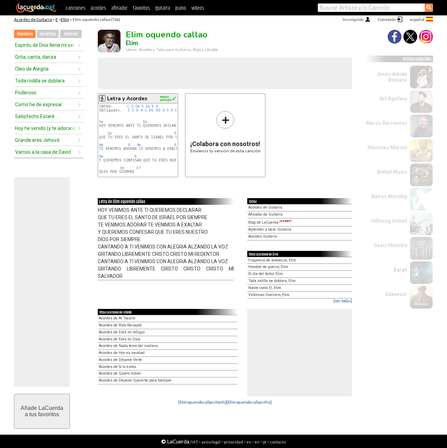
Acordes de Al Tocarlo (117, 318)
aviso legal (210, 442)
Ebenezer (396, 294)
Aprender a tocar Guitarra (269, 229)
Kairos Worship (389, 196)
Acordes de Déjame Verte (120, 359)
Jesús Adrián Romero (392, 77)
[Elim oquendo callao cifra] (249, 402)
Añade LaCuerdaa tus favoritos (42, 411)
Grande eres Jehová (37, 140)
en (257, 442)
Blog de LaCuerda (270, 222)
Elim (65, 19)
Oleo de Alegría (32, 69)
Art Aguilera (393, 98)
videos (197, 8)
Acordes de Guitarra (33, 19)
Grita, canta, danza (35, 57)
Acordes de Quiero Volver (120, 373)
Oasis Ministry (390, 245)
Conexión (387, 19)
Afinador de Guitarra (265, 214)
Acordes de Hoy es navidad (122, 353)
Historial (71, 34)
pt (264, 442)
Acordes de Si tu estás (117, 366)
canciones (75, 8)
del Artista (48, 34)
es (249, 442)
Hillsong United (389, 221)
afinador (119, 8)
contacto (278, 442)
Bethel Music (392, 172)
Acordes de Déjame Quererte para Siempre (135, 380)
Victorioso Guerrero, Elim (269, 294)
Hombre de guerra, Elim (268, 267)
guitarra (162, 8)
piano (180, 8)
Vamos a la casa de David (43, 152)
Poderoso (25, 92)
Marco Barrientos (386, 123)
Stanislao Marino (387, 147)
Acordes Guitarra (262, 236)
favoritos (141, 8)
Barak (400, 270)
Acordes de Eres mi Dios (119, 339)
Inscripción (353, 19)
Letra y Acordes (127, 98)
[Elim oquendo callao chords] (202, 402)
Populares (25, 34)
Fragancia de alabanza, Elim (272, 260)
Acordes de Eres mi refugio (122, 332)
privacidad (233, 442)
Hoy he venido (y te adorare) (46, 128)
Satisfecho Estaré (34, 116)
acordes (98, 8)
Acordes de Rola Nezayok (120, 325)
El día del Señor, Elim (265, 274)
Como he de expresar (38, 104)
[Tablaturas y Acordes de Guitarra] (36, 11)
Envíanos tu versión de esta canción (225, 132)
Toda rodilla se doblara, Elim (272, 281)
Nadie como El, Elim (264, 288)
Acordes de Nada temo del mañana (128, 346)
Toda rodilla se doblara (40, 81)
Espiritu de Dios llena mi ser (45, 45)
